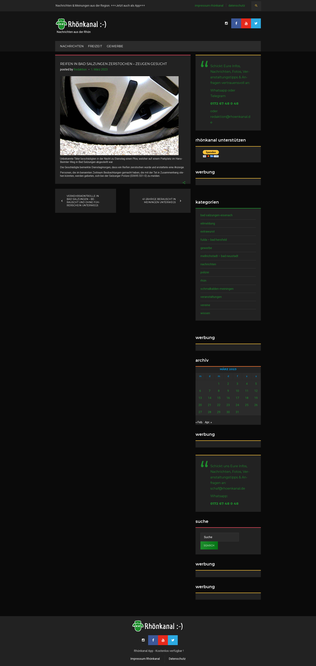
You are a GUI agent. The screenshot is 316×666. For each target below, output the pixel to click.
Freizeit (95, 46)
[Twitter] (256, 23)
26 (256, 405)
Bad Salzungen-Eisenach (216, 215)
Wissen (205, 313)
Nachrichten (208, 264)
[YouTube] (246, 23)
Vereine (205, 305)
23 (228, 405)
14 (209, 398)
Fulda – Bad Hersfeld (213, 239)
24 (237, 405)
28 (209, 412)
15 (218, 398)
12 (256, 390)
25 (246, 405)
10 (237, 390)
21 (209, 405)
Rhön (203, 280)
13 (200, 398)
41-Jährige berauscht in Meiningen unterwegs (159, 201)
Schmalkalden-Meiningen (217, 288)
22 (218, 405)
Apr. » (208, 422)
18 (246, 398)
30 (228, 412)
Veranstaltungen (211, 297)
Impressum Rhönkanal (209, 5)
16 (228, 398)
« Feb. (199, 422)
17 (237, 398)
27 (200, 412)
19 (256, 398)
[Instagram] (226, 23)
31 (237, 412)
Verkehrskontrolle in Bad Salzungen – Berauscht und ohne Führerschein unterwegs (83, 201)
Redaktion (80, 69)
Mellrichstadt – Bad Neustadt (219, 256)
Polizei (204, 272)
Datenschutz (236, 5)
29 (218, 412)
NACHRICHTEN (72, 46)
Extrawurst (207, 231)
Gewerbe (115, 46)
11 (246, 390)
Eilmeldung (207, 223)
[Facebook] (236, 23)
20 (200, 405)
